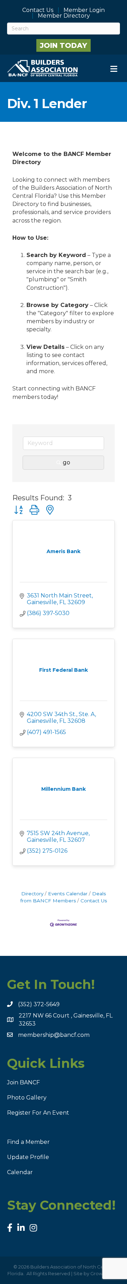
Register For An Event (38, 1112)
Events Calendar (67, 893)
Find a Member (28, 1142)
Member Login (84, 10)
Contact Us (37, 10)
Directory (32, 893)
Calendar (20, 1172)
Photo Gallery (27, 1097)
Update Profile (28, 1157)
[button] (18, 510)
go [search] (66, 462)
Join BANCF (23, 1082)
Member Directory (64, 16)
